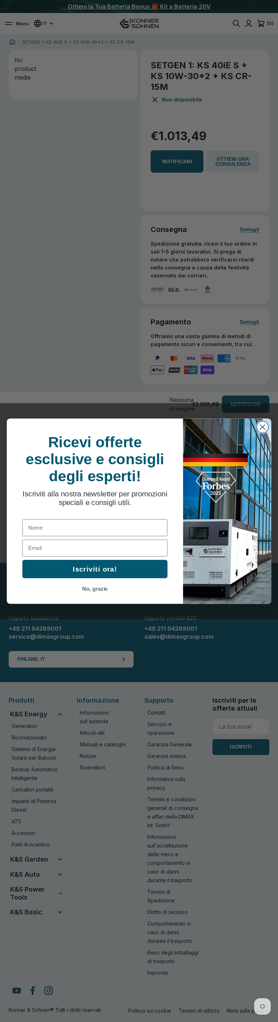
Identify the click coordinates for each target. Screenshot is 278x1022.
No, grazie (95, 588)
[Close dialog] (263, 427)
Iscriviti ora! (95, 569)
